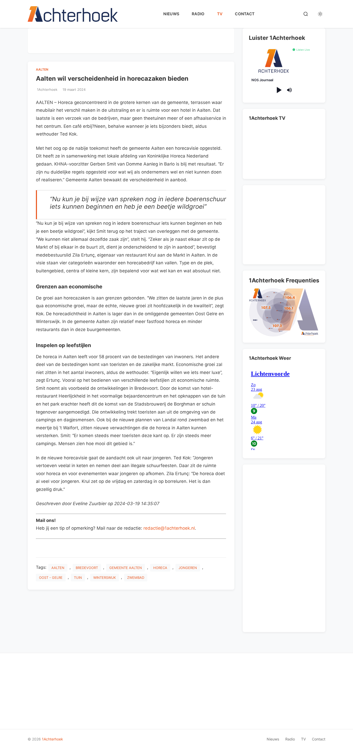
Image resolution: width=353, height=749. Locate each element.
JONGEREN (188, 568)
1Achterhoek (52, 739)
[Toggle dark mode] (320, 14)
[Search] (306, 14)
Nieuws (171, 13)
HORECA (160, 568)
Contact (245, 13)
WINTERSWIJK (104, 577)
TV (220, 13)
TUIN (78, 577)
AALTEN (42, 69)
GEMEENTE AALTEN (125, 568)
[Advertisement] (131, 39)
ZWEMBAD (135, 577)
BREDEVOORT (87, 568)
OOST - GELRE (51, 577)
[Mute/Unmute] (289, 90)
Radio (198, 13)
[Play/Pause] (278, 90)
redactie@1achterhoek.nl (169, 528)
